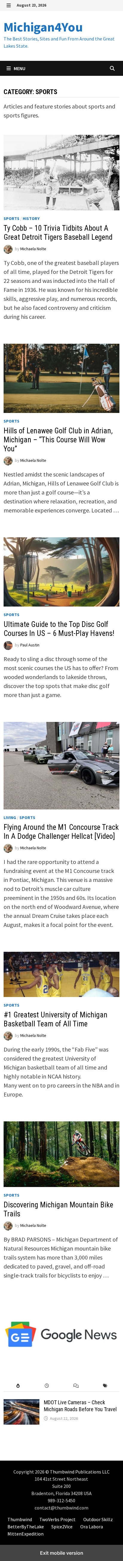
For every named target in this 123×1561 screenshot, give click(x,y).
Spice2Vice (62, 1527)
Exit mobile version (61, 1553)
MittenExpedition (25, 1534)
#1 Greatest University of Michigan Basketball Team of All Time (55, 1019)
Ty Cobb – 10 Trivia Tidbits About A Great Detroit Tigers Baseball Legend (58, 233)
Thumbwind (19, 1519)
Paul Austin (29, 645)
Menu (19, 68)
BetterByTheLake (25, 1527)
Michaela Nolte (33, 248)
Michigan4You (43, 27)
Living (10, 817)
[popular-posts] (18, 1386)
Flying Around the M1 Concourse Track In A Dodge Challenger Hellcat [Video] (61, 832)
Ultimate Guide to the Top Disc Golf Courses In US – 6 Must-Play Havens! (59, 629)
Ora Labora (91, 1527)
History (31, 218)
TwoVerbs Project (57, 1519)
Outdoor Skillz (98, 1519)
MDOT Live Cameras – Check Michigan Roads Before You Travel (80, 1405)
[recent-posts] (47, 1386)
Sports (11, 218)
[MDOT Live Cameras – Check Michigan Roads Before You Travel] (21, 1403)
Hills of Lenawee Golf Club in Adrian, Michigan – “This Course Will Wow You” (58, 439)
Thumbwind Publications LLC (80, 1472)
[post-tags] (104, 1386)
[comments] (75, 1386)
